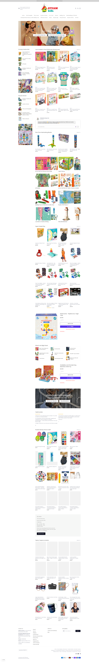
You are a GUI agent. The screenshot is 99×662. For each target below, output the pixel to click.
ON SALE (76, 17)
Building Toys (62, 15)
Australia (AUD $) (23, 650)
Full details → (62, 331)
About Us (35, 639)
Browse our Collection (52, 401)
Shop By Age (55, 17)
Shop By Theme (70, 17)
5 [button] (50, 44)
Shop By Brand (63, 17)
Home (23, 15)
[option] (49, 33)
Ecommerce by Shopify (25, 658)
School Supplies (29, 15)
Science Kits (56, 34)
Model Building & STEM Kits (71, 15)
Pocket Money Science (45, 34)
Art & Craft (51, 15)
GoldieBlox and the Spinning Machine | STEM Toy (68, 365)
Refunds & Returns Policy (37, 636)
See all (78, 49)
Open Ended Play (40, 226)
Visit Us (34, 631)
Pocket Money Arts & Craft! (43, 430)
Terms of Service (36, 642)
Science (56, 15)
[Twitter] (76, 654)
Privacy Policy (35, 637)
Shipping (34, 632)
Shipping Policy (36, 641)
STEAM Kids (26, 657)
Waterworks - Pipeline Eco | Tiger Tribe (69, 314)
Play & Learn (36, 15)
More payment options (70, 329)
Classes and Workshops (52, 630)
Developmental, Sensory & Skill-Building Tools (30, 17)
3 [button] (48, 44)
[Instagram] (80, 654)
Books (50, 17)
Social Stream (35, 634)
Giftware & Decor (44, 17)
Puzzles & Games (43, 15)
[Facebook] (78, 654)
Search (34, 629)
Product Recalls (36, 644)
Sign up (78, 630)
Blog (48, 632)
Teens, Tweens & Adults (42, 540)
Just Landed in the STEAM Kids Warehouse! (47, 49)
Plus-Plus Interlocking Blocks (43, 132)
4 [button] (49, 44)
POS (19, 658)
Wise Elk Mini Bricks (65, 401)
